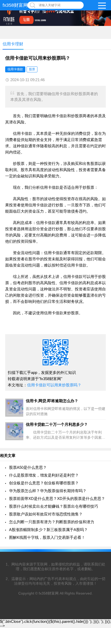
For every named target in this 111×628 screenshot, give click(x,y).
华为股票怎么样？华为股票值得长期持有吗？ (47, 491)
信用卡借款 (15, 69)
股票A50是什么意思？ (28, 467)
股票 (32, 69)
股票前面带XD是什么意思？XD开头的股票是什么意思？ (57, 498)
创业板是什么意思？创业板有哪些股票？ (44, 483)
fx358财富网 (15, 5)
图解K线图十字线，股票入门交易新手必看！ (47, 537)
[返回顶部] (100, 559)
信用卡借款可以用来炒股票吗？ (54, 385)
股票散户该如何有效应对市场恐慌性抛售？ (46, 514)
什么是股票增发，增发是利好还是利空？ (44, 475)
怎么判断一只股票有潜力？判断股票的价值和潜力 (51, 522)
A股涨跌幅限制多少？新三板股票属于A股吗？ (48, 529)
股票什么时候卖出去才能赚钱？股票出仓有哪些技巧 (53, 506)
